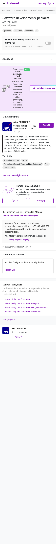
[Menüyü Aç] (4, 3)
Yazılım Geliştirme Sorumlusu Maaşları (20, 216)
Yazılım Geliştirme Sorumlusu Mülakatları (23, 312)
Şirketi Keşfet (20, 151)
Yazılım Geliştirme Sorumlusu (17, 299)
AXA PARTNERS (9, 22)
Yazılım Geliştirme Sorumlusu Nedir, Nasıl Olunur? (26, 307)
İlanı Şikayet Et (8, 319)
